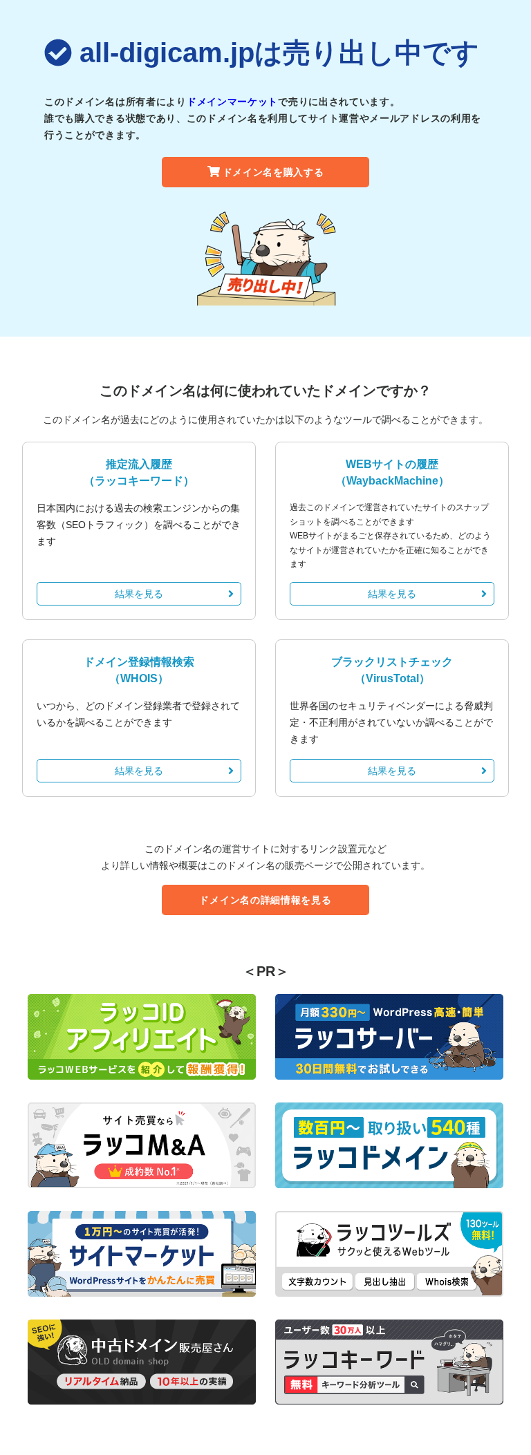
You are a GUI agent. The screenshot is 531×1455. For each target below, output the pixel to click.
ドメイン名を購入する (273, 172)
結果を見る (139, 593)
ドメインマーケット (232, 101)
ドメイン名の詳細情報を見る (265, 899)
